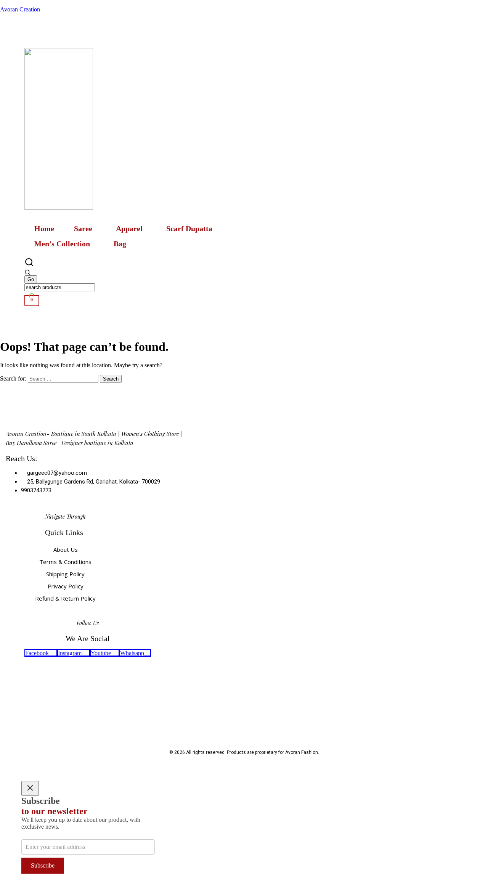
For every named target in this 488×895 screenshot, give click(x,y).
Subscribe (43, 865)
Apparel (129, 228)
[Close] (30, 788)
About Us (65, 549)
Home (44, 228)
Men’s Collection (62, 243)
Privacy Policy (65, 586)
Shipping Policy (65, 574)
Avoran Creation (20, 9)
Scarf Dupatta (189, 228)
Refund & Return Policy (65, 598)
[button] (85, 228)
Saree (83, 228)
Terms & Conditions (65, 562)
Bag (120, 243)
